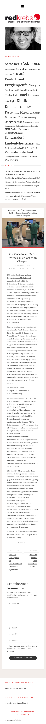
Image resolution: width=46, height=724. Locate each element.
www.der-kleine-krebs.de (15, 689)
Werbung (14, 160)
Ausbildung (21, 69)
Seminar (28, 143)
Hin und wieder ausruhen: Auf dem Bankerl (22, 182)
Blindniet (8, 74)
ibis (29, 95)
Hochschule (11, 95)
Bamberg (32, 69)
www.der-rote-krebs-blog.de (16, 703)
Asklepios (31, 63)
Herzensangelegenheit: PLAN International (22, 192)
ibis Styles (10, 101)
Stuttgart (9, 148)
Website (33, 156)
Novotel (23, 117)
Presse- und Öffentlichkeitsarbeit (23, 210)
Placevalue (24, 129)
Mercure (25, 112)
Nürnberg (32, 118)
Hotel (22, 95)
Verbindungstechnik (19, 152)
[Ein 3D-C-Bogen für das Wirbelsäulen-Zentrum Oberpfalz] (23, 232)
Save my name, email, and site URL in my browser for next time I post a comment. (22, 648)
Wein (7, 160)
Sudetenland (18, 148)
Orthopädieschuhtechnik (27, 126)
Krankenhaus (15, 107)
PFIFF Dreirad (11, 129)
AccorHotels (13, 64)
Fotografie (36, 85)
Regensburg (11, 133)
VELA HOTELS (30, 148)
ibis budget (35, 95)
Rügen (20, 133)
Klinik (22, 101)
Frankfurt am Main (13, 90)
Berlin (37, 69)
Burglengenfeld (18, 85)
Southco (36, 144)
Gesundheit (31, 90)
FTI (23, 90)
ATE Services (10, 69)
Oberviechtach (14, 122)
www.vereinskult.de (13, 720)
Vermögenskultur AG (13, 157)
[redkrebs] (23, 18)
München (11, 117)
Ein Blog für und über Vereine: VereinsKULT (22, 178)
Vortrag (25, 156)
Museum (35, 113)
